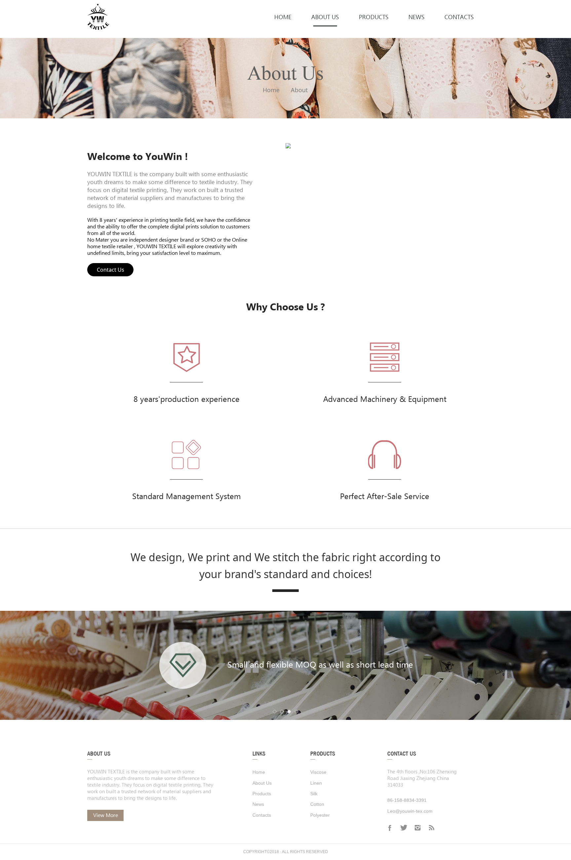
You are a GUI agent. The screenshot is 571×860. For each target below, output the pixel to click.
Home (271, 90)
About (299, 90)
